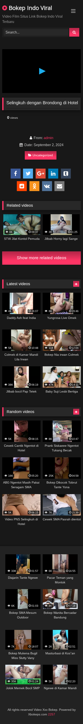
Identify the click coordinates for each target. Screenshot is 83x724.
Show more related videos (41, 257)
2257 (51, 714)
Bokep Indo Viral (29, 8)
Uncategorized (43, 155)
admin (48, 138)
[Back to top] (69, 711)
